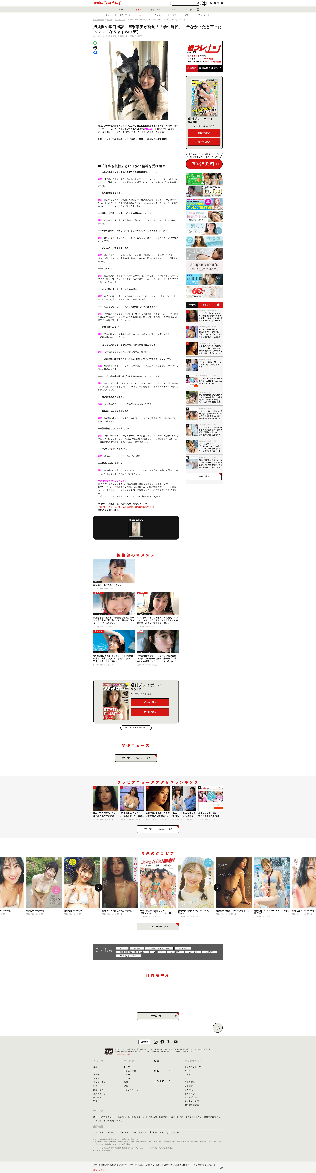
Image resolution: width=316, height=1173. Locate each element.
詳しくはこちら (99, 1170)
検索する (198, 3)
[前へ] (98, 888)
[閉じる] (221, 1167)
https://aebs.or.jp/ (122, 1054)
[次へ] (217, 888)
